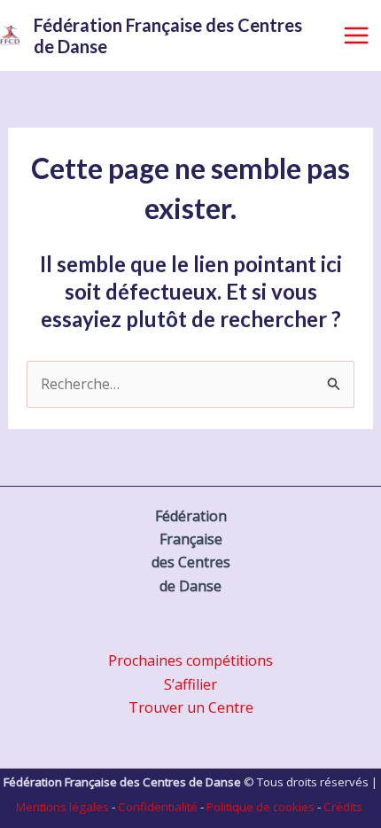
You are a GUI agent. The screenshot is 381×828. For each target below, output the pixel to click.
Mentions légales (62, 807)
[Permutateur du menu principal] (356, 35)
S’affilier (190, 684)
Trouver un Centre (190, 707)
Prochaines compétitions (190, 660)
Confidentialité (158, 807)
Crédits (342, 807)
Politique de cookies (260, 807)
